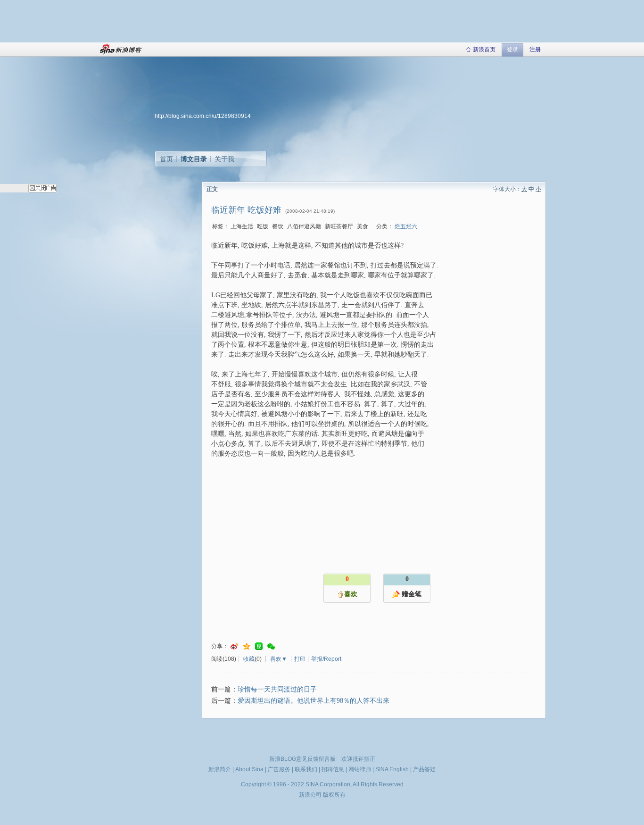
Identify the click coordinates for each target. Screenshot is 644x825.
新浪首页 (484, 49)
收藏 (249, 659)
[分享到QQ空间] (246, 646)
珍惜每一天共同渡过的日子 (277, 689)
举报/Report (326, 659)
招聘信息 (333, 769)
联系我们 (306, 769)
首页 (166, 159)
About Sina (249, 769)
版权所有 (334, 795)
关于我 (224, 159)
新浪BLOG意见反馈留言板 (302, 759)
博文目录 (194, 159)
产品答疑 (424, 769)
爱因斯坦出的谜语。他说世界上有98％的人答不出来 (313, 700)
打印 (299, 659)
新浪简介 (219, 769)
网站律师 (359, 769)
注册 (535, 49)
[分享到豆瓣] (259, 646)
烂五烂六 (406, 226)
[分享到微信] (271, 646)
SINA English (392, 769)
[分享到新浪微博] (234, 646)
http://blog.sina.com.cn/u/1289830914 (203, 116)
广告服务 (279, 769)
